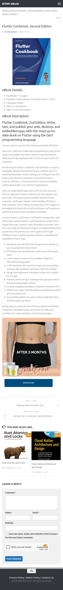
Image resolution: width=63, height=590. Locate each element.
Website (9, 523)
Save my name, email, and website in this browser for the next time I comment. (31, 536)
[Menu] (59, 3)
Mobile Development (14, 11)
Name (8, 512)
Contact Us (48, 577)
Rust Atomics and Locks (13, 463)
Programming (36, 11)
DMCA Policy (33, 577)
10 (59, 435)
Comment (10, 493)
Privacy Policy (16, 577)
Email (36, 512)
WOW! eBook (10, 3)
